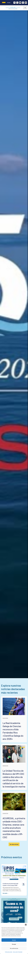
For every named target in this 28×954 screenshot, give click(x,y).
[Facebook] (14, 3)
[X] (17, 3)
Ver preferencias (14, 948)
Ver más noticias (14, 844)
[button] (26, 924)
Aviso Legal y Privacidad (17, 951)
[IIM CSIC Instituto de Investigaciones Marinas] (13, 7)
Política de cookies (8, 951)
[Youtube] (20, 3)
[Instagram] (23, 3)
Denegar (14, 944)
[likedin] (26, 3)
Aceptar (14, 940)
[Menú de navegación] (25, 7)
